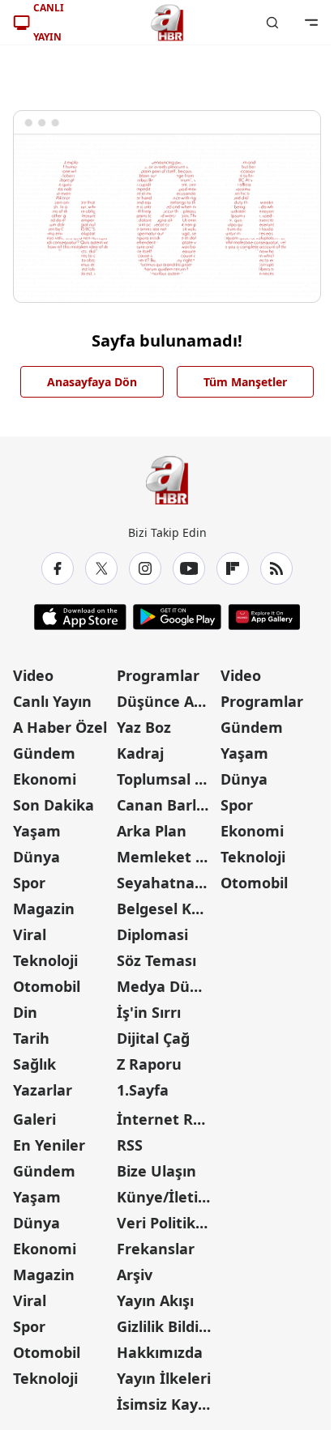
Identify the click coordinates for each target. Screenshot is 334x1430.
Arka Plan (151, 831)
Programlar (158, 675)
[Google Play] (177, 617)
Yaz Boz (144, 727)
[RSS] (276, 568)
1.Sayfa (143, 1090)
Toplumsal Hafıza (167, 779)
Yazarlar (42, 1090)
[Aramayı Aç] (272, 22)
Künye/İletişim (167, 1197)
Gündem (44, 753)
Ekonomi (44, 779)
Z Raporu (149, 1064)
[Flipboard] (232, 568)
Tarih (31, 1038)
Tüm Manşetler (245, 381)
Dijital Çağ (153, 1038)
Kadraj (140, 753)
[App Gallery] (264, 617)
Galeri (34, 1119)
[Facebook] (57, 568)
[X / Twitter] (101, 568)
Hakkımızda (160, 1352)
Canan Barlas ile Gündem (167, 805)
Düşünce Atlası (167, 701)
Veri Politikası (166, 1222)
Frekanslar (156, 1248)
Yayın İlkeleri (164, 1378)
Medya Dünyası (167, 986)
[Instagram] (145, 568)
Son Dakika (53, 805)
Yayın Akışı (155, 1300)
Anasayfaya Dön (92, 381)
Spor (29, 882)
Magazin (44, 908)
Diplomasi (152, 934)
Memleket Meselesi (167, 856)
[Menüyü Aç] (311, 22)
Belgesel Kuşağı (167, 908)
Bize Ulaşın (156, 1171)
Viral (29, 934)
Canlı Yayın (52, 701)
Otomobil (46, 986)
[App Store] (80, 617)
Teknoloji (45, 960)
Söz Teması (156, 960)
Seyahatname (167, 882)
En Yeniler (49, 1145)
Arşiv (134, 1274)
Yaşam (37, 831)
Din (25, 1012)
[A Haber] (167, 22)
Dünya (36, 856)
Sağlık (34, 1064)
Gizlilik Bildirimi (167, 1326)
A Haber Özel (60, 727)
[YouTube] (189, 568)
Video (33, 675)
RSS (130, 1145)
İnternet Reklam (167, 1119)
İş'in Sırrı (149, 1012)
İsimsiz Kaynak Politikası (167, 1404)
